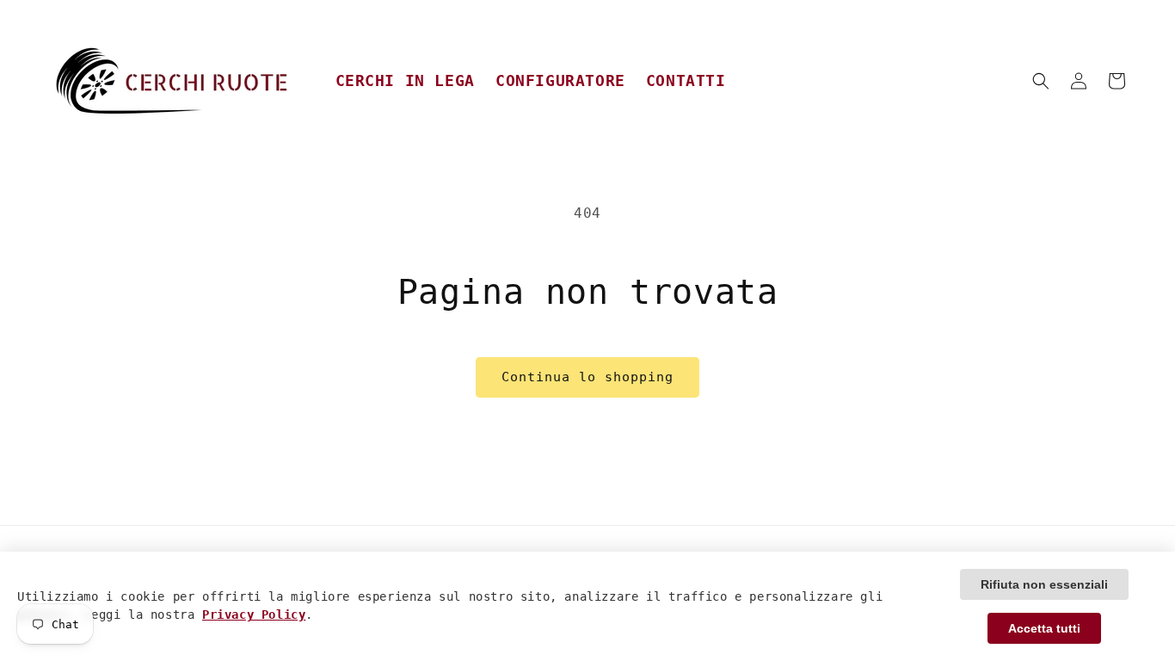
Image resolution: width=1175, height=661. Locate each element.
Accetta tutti (1044, 628)
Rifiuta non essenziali (1044, 584)
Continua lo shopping (587, 377)
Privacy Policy (253, 615)
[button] (1041, 81)
